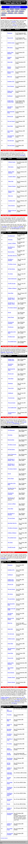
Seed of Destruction (12, 278)
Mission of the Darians (10, 72)
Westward (10, 13)
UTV (16, 13)
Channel (17, 9)
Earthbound (9, 96)
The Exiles (4, 226)
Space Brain (10, 126)
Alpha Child (9, 62)
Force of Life (10, 37)
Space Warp (10, 293)
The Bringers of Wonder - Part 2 (11, 303)
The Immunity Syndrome (11, 323)
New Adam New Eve (12, 255)
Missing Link (10, 116)
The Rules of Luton (12, 264)
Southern (22, 11)
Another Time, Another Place (10, 101)
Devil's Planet (11, 317)
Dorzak (9, 312)
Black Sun (9, 76)
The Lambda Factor (15, 227)
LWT (13, 11)
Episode (9, 29)
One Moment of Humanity (11, 247)
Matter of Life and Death (10, 92)
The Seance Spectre (12, 307)
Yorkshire (21, 13)
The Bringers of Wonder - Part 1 (11, 298)
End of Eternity (10, 86)
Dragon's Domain (9, 67)
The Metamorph (11, 235)
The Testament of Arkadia (10, 136)
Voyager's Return (9, 58)
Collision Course (10, 42)
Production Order (3, 30)
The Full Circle (10, 140)
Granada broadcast (21, 158)
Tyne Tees (4, 13)
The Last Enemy (11, 145)
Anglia (3, 9)
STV (17, 11)
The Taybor (21, 226)
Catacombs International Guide (15, 1)
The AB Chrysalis (11, 283)
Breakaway (9, 33)
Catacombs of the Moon (9, 773)
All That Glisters (11, 269)
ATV (7, 9)
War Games (10, 47)
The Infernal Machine (10, 107)
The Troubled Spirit (12, 407)
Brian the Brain (11, 251)
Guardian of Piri (10, 81)
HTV (8, 11)
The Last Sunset (11, 121)
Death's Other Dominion (10, 53)
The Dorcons (10, 327)
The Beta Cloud (11, 336)
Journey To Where (12, 243)
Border (12, 9)
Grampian (23, 9)
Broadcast (17, 29)
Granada (3, 11)
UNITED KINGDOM (14, 7)
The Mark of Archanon (10, 260)
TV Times (15, 25)
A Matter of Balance (12, 288)
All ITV (3, 15)
